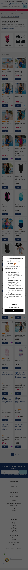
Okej (14, 310)
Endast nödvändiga (14, 307)
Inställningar (14, 304)
